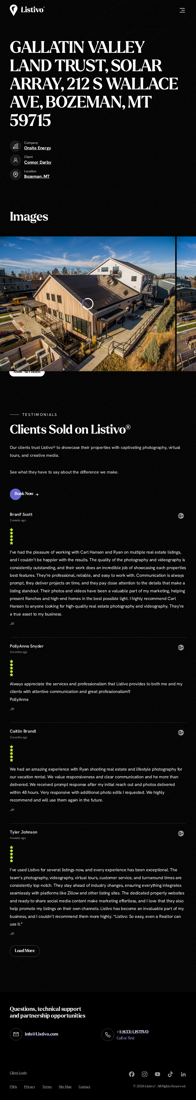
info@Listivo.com (41, 1034)
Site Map (65, 1087)
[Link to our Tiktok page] (170, 1074)
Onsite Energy (37, 148)
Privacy (29, 1087)
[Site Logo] (27, 10)
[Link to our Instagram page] (144, 1074)
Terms (47, 1087)
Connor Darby (37, 162)
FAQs (13, 1087)
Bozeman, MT (37, 176)
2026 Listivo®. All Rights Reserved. (159, 1086)
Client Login (18, 1073)
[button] (27, 494)
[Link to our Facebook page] (132, 1074)
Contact (84, 1087)
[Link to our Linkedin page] (183, 1074)
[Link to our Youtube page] (157, 1074)
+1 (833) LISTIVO (132, 1035)
